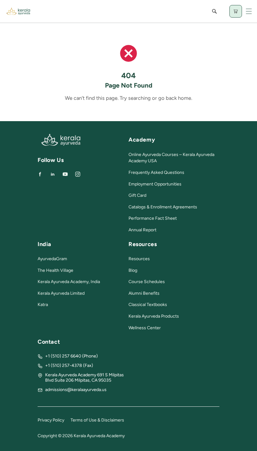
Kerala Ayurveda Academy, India (69, 281)
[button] (249, 11)
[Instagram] (77, 174)
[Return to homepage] (61, 145)
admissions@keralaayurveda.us (76, 389)
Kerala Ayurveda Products (153, 316)
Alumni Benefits (144, 293)
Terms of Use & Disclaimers (97, 420)
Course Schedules (146, 281)
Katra (43, 304)
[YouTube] (65, 174)
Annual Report (142, 230)
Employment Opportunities (154, 184)
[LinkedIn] (52, 174)
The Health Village (55, 270)
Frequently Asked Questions (156, 172)
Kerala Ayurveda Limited (61, 293)
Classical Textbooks (147, 304)
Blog (132, 270)
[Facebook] (40, 174)
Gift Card (137, 195)
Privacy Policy (51, 420)
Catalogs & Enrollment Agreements (162, 207)
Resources (139, 258)
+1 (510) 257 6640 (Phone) (71, 356)
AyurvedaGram (52, 258)
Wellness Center (144, 327)
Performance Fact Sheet (152, 218)
